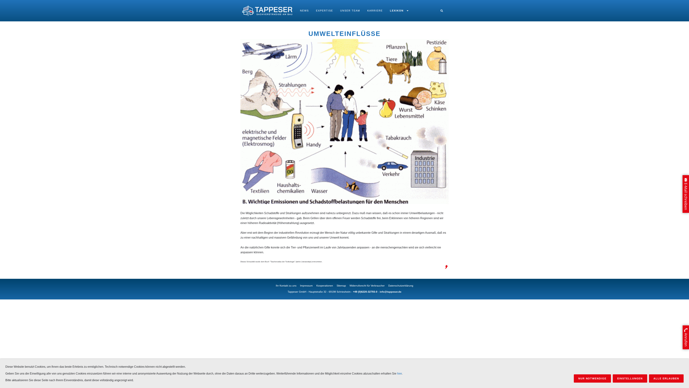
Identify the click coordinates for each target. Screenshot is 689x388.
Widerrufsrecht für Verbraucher (367, 285)
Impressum (306, 285)
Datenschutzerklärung (400, 285)
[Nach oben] (446, 267)
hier (399, 373)
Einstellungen (630, 378)
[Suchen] (442, 10)
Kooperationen (324, 285)
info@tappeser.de (390, 291)
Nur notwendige (592, 378)
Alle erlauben (666, 378)
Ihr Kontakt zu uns (286, 285)
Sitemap (341, 285)
